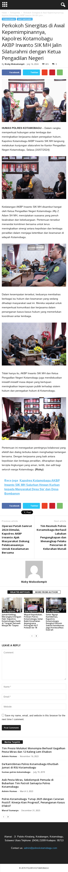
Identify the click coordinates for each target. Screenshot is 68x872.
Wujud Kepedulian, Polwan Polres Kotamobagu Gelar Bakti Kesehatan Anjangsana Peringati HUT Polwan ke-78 (33, 621)
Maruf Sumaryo (10, 810)
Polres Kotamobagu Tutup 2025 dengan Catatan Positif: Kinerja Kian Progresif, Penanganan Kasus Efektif (33, 802)
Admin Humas (9, 756)
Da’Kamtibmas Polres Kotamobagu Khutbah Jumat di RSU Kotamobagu (30, 765)
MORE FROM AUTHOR (46, 592)
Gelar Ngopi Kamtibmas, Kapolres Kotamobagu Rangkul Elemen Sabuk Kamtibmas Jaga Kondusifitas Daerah (55, 622)
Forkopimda (9, 19)
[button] (62, 5)
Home (4, 12)
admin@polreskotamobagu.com (40, 848)
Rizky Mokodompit (14, 64)
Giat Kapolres (24, 19)
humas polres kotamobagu (16, 772)
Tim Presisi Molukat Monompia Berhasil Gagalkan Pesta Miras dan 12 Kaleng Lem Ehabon (33, 750)
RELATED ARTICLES (20, 592)
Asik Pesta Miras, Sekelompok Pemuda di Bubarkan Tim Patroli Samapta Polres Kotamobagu (27, 783)
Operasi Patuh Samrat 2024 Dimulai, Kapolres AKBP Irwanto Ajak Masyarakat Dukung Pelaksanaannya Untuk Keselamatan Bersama (17, 539)
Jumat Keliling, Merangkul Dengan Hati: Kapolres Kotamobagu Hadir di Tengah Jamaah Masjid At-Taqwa (11, 620)
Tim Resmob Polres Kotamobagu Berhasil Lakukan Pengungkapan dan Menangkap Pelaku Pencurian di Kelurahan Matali (51, 537)
